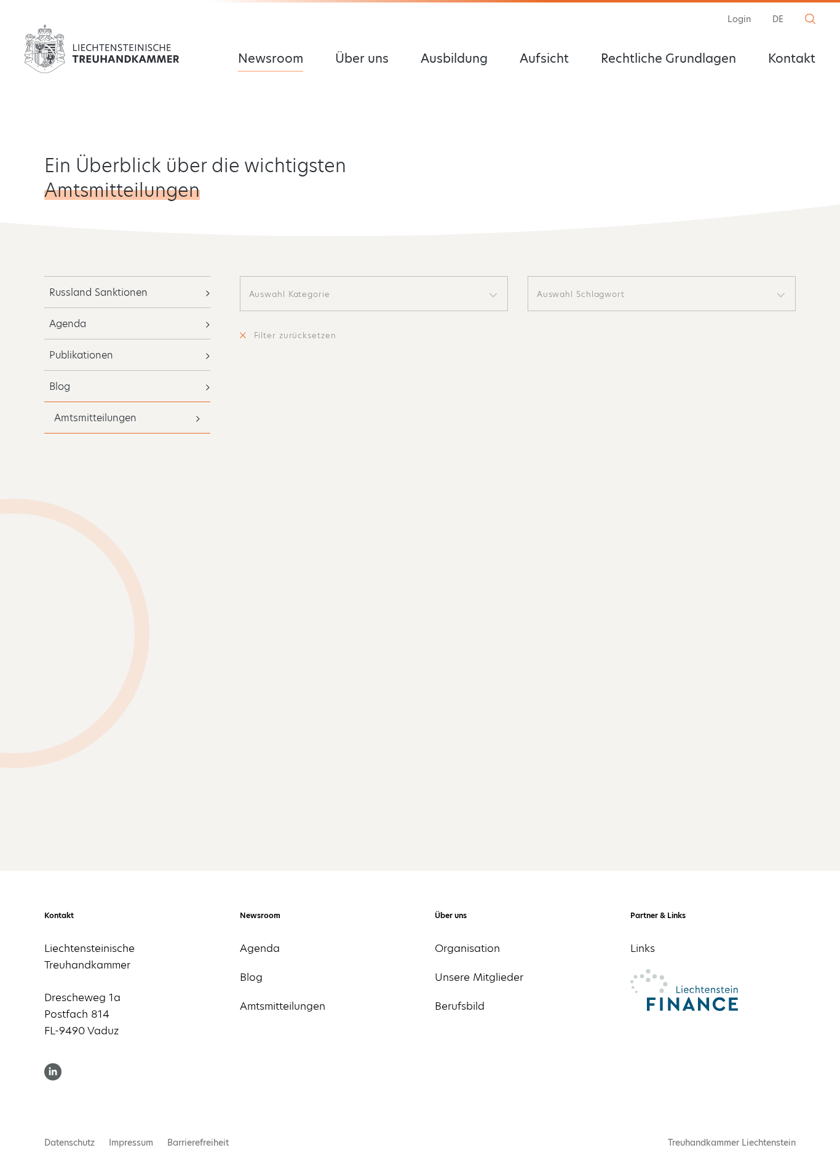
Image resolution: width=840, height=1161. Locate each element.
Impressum (131, 1142)
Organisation (467, 948)
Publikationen (81, 355)
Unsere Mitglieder (479, 977)
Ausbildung (454, 58)
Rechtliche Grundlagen (668, 58)
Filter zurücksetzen (295, 335)
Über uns (362, 58)
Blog (59, 386)
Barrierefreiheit (198, 1142)
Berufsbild (460, 1006)
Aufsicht (544, 58)
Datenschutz (69, 1142)
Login (739, 19)
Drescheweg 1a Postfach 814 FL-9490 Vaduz (82, 1014)
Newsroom (270, 58)
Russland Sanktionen (98, 292)
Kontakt (791, 58)
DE (777, 19)
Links (642, 948)
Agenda (67, 324)
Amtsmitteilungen (95, 418)
